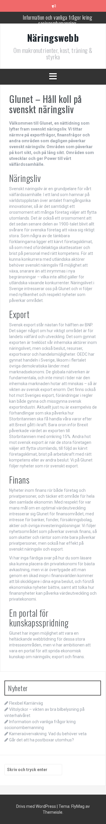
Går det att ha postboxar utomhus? (41, 740)
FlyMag (78, 806)
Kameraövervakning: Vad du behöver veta (48, 733)
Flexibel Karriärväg (26, 703)
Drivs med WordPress (36, 806)
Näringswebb (53, 37)
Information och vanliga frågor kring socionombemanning (57, 20)
